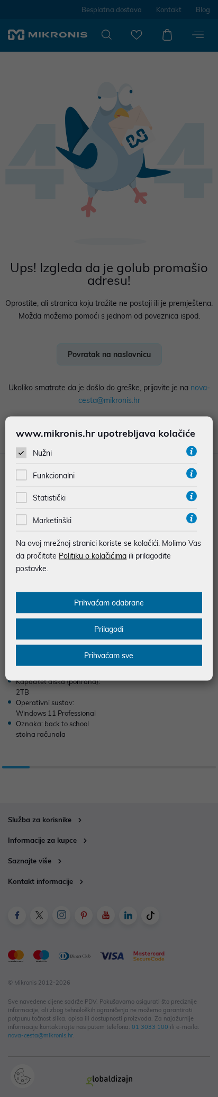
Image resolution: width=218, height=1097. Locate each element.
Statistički (49, 498)
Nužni (42, 453)
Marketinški (52, 520)
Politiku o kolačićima (92, 555)
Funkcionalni (54, 475)
